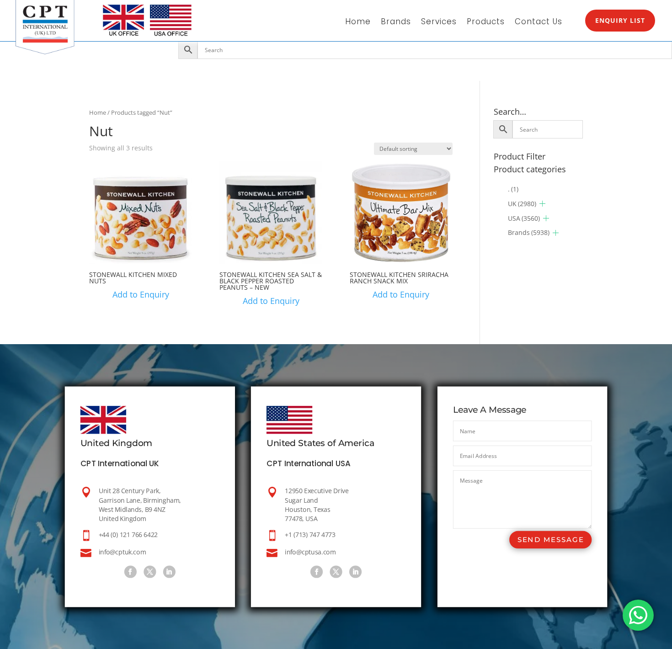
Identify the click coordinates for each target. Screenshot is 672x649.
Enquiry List (620, 20)
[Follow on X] (150, 571)
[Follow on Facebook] (130, 571)
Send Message (550, 539)
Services (439, 22)
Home (358, 22)
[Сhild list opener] (542, 204)
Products (486, 22)
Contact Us (538, 22)
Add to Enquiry (140, 294)
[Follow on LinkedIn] (169, 571)
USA (524, 218)
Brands (396, 22)
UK (522, 203)
